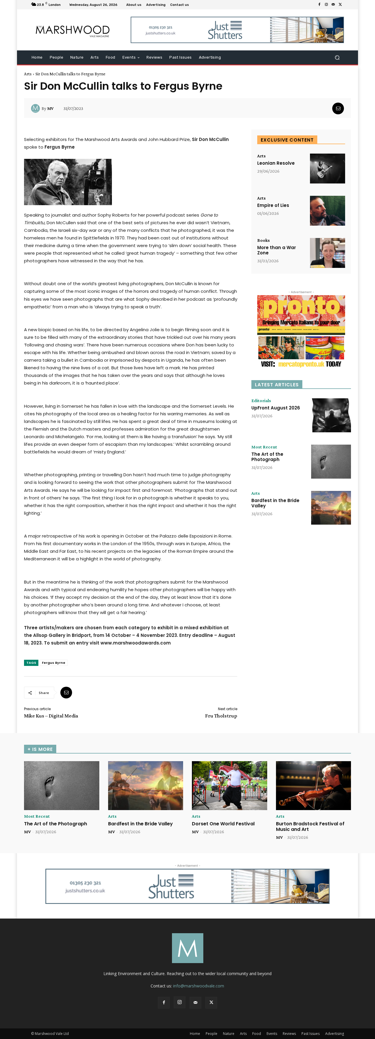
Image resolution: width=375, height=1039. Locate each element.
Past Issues (310, 1033)
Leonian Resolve (276, 163)
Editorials (261, 400)
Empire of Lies (273, 205)
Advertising (334, 1033)
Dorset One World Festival (223, 823)
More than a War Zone (276, 250)
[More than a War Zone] (327, 253)
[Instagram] (326, 4)
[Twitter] (340, 4)
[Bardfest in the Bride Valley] (331, 508)
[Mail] (333, 4)
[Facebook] (319, 4)
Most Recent (264, 447)
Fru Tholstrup (221, 716)
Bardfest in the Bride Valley (275, 503)
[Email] (338, 108)
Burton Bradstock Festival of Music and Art (310, 826)
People (211, 1033)
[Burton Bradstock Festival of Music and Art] (313, 785)
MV (50, 108)
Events (272, 1033)
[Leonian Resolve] (327, 168)
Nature (228, 1033)
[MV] (36, 108)
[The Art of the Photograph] (331, 462)
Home (195, 1033)
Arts (28, 74)
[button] (337, 57)
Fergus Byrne (53, 662)
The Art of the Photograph (267, 456)
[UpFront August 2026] (331, 415)
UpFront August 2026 (275, 408)
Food (256, 1033)
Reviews (289, 1033)
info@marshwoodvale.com (198, 986)
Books (263, 240)
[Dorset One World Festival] (229, 785)
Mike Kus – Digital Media (51, 716)
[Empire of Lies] (327, 211)
